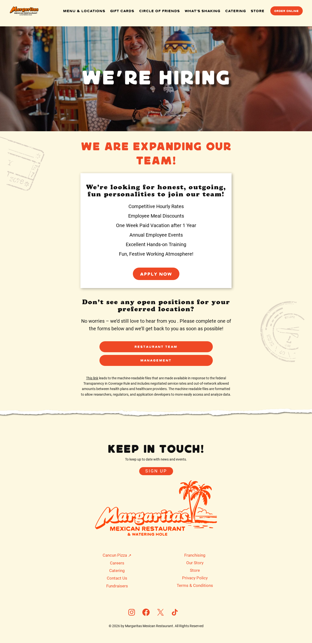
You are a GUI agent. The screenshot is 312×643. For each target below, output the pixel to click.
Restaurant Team (156, 346)
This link (92, 378)
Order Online (286, 11)
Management (156, 360)
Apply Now (156, 274)
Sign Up (156, 471)
